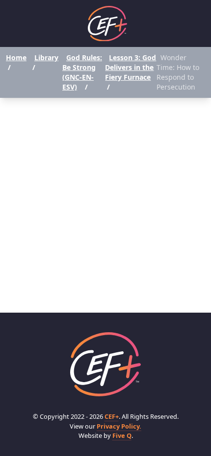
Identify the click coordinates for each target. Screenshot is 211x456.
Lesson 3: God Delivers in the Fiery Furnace (130, 67)
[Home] (107, 24)
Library (46, 57)
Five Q (122, 435)
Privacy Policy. (119, 426)
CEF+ (112, 416)
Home (16, 57)
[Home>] (105, 364)
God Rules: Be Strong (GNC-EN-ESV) (82, 72)
